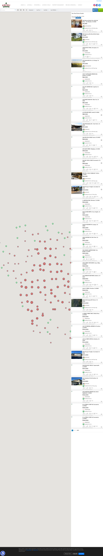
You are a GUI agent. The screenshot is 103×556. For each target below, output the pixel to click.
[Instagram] (94, 5)
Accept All (81, 553)
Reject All (75, 553)
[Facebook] (97, 5)
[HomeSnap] (99, 5)
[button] (2, 553)
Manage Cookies (68, 553)
